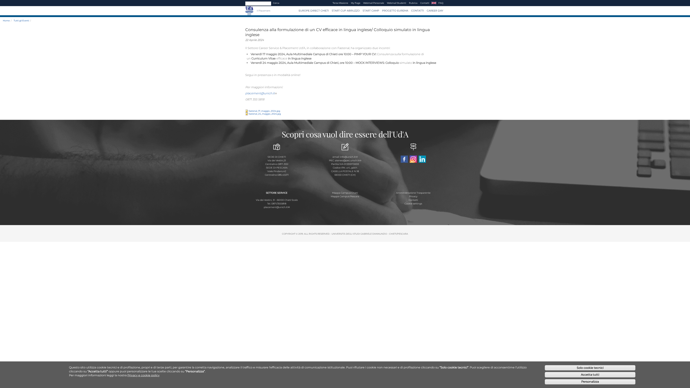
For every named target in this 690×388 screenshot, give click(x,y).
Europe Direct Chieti (314, 10)
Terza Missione (340, 3)
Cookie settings (413, 203)
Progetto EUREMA (395, 10)
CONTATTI (417, 10)
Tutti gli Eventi (21, 20)
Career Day (435, 10)
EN (434, 3)
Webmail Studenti (396, 3)
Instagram (413, 159)
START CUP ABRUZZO (346, 10)
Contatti (424, 3)
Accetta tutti (590, 374)
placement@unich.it (260, 93)
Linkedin (422, 159)
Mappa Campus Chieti (345, 192)
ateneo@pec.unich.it (347, 160)
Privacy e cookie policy (143, 375)
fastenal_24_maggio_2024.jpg (265, 113)
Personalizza (590, 381)
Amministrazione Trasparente (413, 192)
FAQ (440, 3)
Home (6, 20)
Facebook (404, 159)
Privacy (413, 196)
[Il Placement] (255, 10)
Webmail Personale (373, 3)
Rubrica (413, 3)
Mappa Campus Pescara (345, 196)
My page (355, 3)
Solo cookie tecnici (590, 367)
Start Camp (371, 10)
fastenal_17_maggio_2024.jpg (264, 111)
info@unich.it (347, 156)
